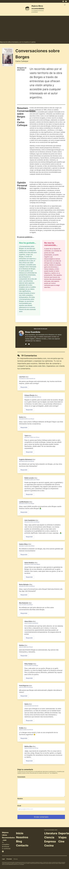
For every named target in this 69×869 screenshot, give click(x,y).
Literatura (50, 833)
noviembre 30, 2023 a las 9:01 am (27, 378)
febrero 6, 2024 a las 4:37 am (26, 729)
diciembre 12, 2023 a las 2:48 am (32, 564)
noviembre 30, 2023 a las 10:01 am (32, 397)
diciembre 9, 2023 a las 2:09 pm (26, 503)
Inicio (19, 833)
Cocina (49, 845)
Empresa (50, 841)
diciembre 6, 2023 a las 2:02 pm (26, 418)
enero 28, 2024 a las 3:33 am (31, 705)
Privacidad (9, 859)
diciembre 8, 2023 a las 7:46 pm (31, 479)
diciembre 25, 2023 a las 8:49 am (27, 586)
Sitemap (16, 859)
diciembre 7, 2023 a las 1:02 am (31, 437)
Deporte (63, 833)
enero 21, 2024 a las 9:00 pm (31, 665)
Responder (24, 387)
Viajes (62, 837)
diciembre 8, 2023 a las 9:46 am (26, 461)
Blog (19, 841)
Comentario (21, 777)
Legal (3, 859)
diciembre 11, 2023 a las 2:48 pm (26, 546)
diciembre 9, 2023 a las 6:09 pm (31, 522)
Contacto (22, 845)
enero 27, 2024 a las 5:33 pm (26, 687)
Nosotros (22, 837)
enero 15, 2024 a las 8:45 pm (31, 623)
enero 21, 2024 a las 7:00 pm (26, 647)
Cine (61, 841)
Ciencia (49, 837)
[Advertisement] (34, 27)
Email (19, 805)
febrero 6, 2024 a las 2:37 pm (31, 748)
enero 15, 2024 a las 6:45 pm (26, 604)
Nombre (20, 798)
